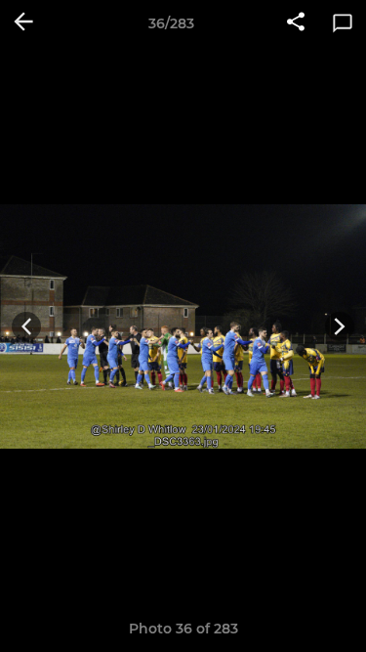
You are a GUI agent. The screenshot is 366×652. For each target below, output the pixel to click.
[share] (295, 23)
